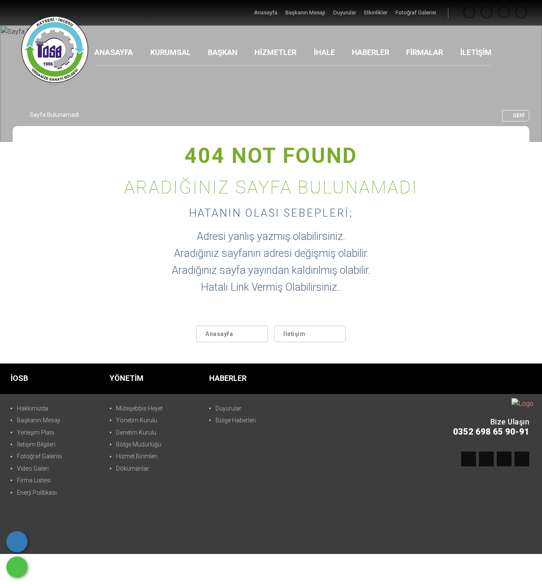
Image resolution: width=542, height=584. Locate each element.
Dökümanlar (132, 468)
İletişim (294, 334)
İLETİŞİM (476, 52)
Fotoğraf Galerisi (415, 12)
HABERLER (370, 52)
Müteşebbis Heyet (139, 408)
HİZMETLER (275, 52)
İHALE (324, 52)
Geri (519, 115)
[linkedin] (521, 12)
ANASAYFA (113, 52)
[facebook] (469, 12)
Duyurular (345, 12)
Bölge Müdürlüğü (138, 444)
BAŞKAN (223, 52)
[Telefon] (17, 541)
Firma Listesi (34, 480)
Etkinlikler (376, 12)
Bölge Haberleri (236, 420)
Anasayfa (266, 12)
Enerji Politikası (37, 492)
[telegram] (486, 12)
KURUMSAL (170, 52)
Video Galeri (33, 468)
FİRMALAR (424, 52)
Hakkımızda (32, 408)
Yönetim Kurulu (136, 420)
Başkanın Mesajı (305, 12)
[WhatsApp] (17, 567)
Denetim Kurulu (136, 432)
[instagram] (504, 12)
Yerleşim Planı (35, 432)
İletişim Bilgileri (36, 444)
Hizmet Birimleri (137, 456)
